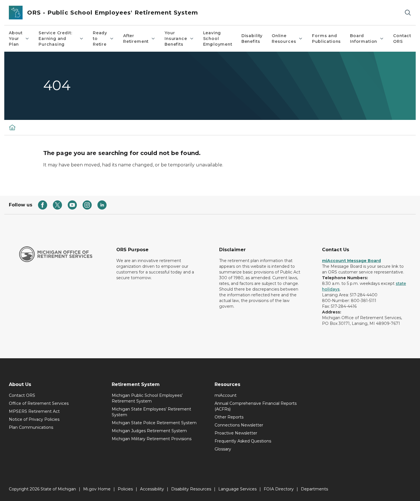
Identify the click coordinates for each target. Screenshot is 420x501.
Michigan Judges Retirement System (149, 430)
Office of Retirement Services (39, 403)
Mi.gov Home (97, 489)
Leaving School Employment (217, 38)
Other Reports (229, 417)
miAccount (226, 395)
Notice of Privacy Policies (34, 419)
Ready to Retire (100, 38)
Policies (125, 489)
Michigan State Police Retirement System (154, 422)
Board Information (363, 38)
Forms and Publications (326, 38)
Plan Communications (31, 427)
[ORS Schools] (12, 127)
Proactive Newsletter (236, 433)
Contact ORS (402, 38)
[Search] (407, 12)
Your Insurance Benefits (176, 38)
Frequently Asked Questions (243, 441)
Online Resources (284, 38)
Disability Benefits (252, 38)
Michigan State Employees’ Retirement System (151, 412)
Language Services (237, 489)
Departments (314, 489)
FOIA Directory (279, 489)
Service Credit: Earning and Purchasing (55, 38)
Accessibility (152, 489)
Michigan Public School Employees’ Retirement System (147, 398)
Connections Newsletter (239, 425)
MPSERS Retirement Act (34, 411)
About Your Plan (16, 38)
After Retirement (136, 38)
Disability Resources (191, 489)
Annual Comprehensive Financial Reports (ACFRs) (256, 406)
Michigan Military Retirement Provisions (151, 438)
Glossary (223, 449)
